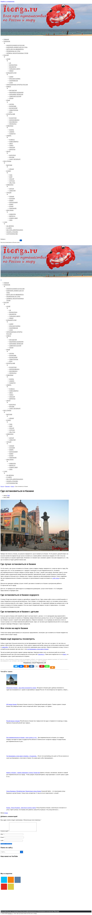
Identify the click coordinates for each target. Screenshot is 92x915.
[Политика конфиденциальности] (28, 911)
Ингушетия (13, 90)
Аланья (11, 196)
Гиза (10, 175)
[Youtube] (4, 886)
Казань (11, 130)
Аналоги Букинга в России (15, 45)
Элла (10, 220)
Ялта (10, 112)
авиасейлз (5, 647)
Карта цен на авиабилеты (15, 49)
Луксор (11, 179)
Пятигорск (12, 124)
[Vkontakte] (21, 666)
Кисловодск (13, 122)
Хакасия (12, 147)
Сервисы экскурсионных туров (17, 53)
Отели (6, 813)
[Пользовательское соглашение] (10, 911)
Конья (11, 206)
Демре (11, 200)
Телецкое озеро (14, 69)
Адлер (11, 76)
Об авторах (10, 226)
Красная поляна (14, 78)
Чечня (11, 98)
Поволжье (7, 486)
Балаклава (12, 106)
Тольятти (12, 133)
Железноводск (14, 120)
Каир (10, 177)
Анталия (12, 198)
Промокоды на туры (13, 51)
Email (2, 837)
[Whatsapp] (47, 666)
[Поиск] (21, 852)
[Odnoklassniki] (26, 666)
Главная (6, 39)
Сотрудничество (12, 234)
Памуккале (12, 208)
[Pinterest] (41, 666)
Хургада (12, 181)
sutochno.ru (41, 654)
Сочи (11, 82)
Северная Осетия (15, 96)
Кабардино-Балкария (16, 92)
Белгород (12, 155)
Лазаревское (13, 80)
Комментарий (5, 831)
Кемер (11, 204)
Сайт (2, 840)
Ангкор (11, 188)
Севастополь (13, 110)
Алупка (11, 104)
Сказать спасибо (12, 232)
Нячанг (11, 169)
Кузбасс (12, 139)
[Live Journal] (36, 666)
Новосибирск (13, 141)
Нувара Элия (13, 218)
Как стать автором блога (14, 230)
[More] (53, 666)
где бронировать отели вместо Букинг (37, 649)
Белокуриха (13, 65)
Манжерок (12, 67)
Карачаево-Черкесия (16, 94)
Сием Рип (12, 190)
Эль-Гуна (12, 183)
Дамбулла (12, 214)
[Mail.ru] (31, 666)
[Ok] (10, 879)
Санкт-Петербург (15, 159)
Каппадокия (13, 202)
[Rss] (10, 886)
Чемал (11, 71)
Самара (11, 131)
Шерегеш (12, 149)
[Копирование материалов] (45, 911)
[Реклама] (56, 911)
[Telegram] (16, 666)
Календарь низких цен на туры (16, 47)
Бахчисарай (13, 108)
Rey (8, 495)
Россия (2, 486)
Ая (10, 63)
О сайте (9, 228)
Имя (2, 834)
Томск (11, 145)
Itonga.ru (10, 913)
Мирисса (12, 216)
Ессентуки (12, 118)
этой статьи (55, 578)
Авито (64, 654)
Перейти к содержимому (7, 1)
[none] (14, 287)
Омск (11, 143)
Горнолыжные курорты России (17, 84)
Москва (11, 157)
